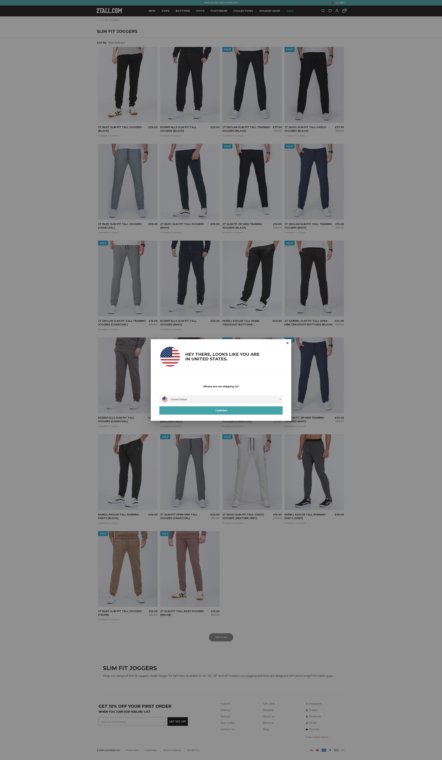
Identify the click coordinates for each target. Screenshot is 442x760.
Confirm (221, 410)
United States (178, 399)
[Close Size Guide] (287, 343)
